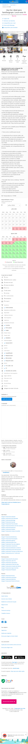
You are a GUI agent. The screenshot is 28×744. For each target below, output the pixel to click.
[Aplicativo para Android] (7, 658)
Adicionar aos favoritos (9, 20)
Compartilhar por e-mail (10, 23)
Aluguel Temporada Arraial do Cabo (10, 564)
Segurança (4, 630)
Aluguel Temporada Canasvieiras (9, 546)
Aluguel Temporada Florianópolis (9, 538)
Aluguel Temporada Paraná (8, 575)
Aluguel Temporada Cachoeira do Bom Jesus (12, 551)
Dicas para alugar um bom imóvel (9, 636)
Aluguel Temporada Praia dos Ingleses (10, 544)
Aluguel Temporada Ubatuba (8, 516)
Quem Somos (4, 596)
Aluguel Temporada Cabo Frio (8, 560)
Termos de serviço (5, 610)
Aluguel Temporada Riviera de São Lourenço (12, 525)
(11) (5, 5)
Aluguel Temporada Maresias (8, 527)
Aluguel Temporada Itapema (8, 540)
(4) (12, 5)
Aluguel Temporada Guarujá (8, 522)
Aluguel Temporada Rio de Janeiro (9, 559)
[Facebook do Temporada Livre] (2, 622)
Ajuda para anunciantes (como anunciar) (11, 644)
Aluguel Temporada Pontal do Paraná (10, 581)
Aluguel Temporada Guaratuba (8, 577)
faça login (14, 662)
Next (25, 38)
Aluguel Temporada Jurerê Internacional (11, 549)
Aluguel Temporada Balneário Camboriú (11, 547)
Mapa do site (4, 604)
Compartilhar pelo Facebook (10, 27)
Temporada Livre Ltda (19, 708)
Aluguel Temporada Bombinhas (9, 537)
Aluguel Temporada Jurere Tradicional (10, 553)
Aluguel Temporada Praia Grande (9, 524)
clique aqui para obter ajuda (17, 671)
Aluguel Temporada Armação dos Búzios (11, 566)
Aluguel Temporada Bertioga (8, 520)
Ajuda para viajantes (6, 633)
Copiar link (6, 18)
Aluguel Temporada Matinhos (8, 579)
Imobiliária (6, 472)
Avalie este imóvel (6, 399)
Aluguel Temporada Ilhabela (8, 529)
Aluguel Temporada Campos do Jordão (10, 531)
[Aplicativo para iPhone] (20, 658)
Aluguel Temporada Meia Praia (8, 542)
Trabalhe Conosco (5, 613)
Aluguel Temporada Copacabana (9, 562)
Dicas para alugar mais (6, 647)
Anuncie (6, 599)
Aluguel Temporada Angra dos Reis (9, 568)
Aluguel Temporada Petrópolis (8, 569)
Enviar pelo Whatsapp (9, 25)
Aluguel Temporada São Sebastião (9, 518)
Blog (2, 607)
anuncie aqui (16, 668)
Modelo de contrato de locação (8, 601)
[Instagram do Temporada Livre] (5, 622)
